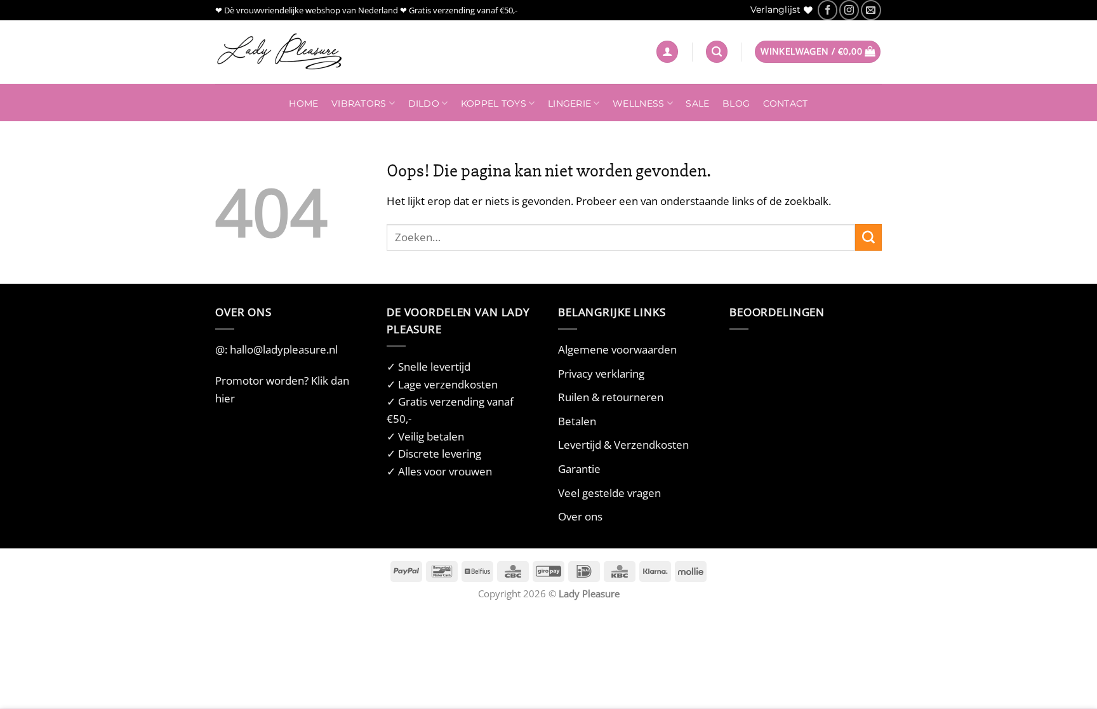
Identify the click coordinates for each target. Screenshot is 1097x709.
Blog (736, 103)
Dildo (423, 103)
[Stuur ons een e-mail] (871, 10)
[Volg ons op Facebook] (827, 10)
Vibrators (358, 103)
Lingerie (569, 103)
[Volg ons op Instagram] (849, 10)
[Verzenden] (868, 237)
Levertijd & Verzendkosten (623, 444)
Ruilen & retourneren (610, 397)
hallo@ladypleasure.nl (284, 349)
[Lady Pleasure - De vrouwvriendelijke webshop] (278, 52)
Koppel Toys (493, 103)
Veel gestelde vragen (609, 493)
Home (303, 103)
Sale (697, 103)
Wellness (638, 103)
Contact (785, 103)
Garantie (579, 468)
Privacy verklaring (601, 373)
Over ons (580, 516)
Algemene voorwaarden (617, 349)
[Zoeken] (717, 52)
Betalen (577, 421)
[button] (667, 52)
